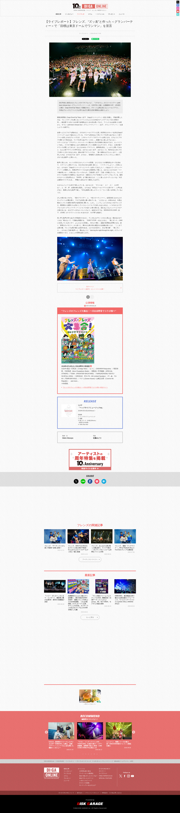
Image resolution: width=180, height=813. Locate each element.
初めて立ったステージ (86, 778)
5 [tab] (94, 754)
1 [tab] (83, 754)
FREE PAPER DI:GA (105, 776)
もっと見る (90, 617)
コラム (90, 14)
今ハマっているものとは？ (87, 785)
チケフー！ (102, 771)
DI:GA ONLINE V (104, 768)
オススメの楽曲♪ (84, 783)
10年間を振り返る (85, 771)
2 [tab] (86, 754)
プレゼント (111, 14)
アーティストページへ (90, 559)
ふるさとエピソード (85, 780)
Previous (46, 732)
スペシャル (100, 14)
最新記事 (58, 14)
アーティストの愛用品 (86, 773)
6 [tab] (97, 754)
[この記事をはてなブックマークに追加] (104, 482)
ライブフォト (103, 773)
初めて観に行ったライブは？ (88, 776)
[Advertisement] (90, 503)
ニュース (121, 14)
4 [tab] (91, 754)
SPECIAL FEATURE (105, 778)
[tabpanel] (61, 735)
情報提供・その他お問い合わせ (112, 793)
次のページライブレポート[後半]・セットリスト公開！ (90, 288)
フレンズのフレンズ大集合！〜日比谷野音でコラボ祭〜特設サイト (85, 387)
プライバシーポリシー (92, 793)
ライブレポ (80, 14)
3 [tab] (89, 754)
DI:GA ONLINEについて (66, 793)
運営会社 (79, 793)
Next (133, 732)
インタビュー (69, 14)
